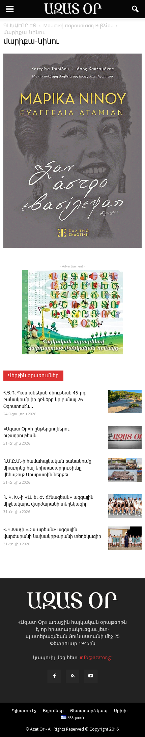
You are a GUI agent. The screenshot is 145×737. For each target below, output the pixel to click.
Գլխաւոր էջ (24, 710)
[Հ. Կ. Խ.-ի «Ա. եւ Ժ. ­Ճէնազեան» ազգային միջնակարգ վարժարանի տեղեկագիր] (125, 506)
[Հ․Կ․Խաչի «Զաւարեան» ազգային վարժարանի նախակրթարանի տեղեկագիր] (125, 538)
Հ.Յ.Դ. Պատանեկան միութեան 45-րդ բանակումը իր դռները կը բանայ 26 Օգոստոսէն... (44, 400)
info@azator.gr (96, 657)
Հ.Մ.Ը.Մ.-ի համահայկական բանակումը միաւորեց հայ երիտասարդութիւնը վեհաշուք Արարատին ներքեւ (47, 468)
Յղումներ (53, 710)
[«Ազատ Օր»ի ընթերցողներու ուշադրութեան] (125, 437)
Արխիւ (121, 710)
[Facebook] (54, 676)
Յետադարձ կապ (89, 710)
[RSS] (72, 676)
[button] (135, 9)
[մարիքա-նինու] (72, 246)
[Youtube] (90, 676)
